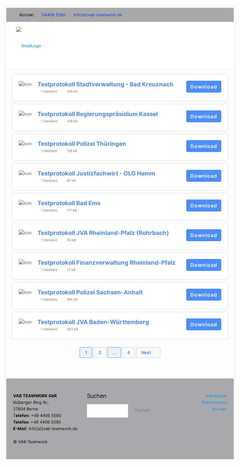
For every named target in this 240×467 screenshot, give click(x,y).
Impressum (216, 395)
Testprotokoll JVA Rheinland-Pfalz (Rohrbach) (103, 232)
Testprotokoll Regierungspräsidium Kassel (98, 114)
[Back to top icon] (203, 446)
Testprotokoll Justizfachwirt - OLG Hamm (96, 173)
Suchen (97, 396)
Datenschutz (214, 402)
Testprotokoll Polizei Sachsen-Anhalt (90, 292)
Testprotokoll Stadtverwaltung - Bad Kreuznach (105, 84)
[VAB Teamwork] (28, 45)
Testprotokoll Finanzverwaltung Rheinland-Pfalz (107, 262)
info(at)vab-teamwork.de (97, 14)
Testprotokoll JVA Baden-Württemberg (93, 322)
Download (203, 87)
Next (146, 352)
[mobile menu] (220, 45)
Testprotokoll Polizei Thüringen (82, 143)
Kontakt (219, 408)
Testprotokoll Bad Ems (69, 203)
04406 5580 (54, 14)
